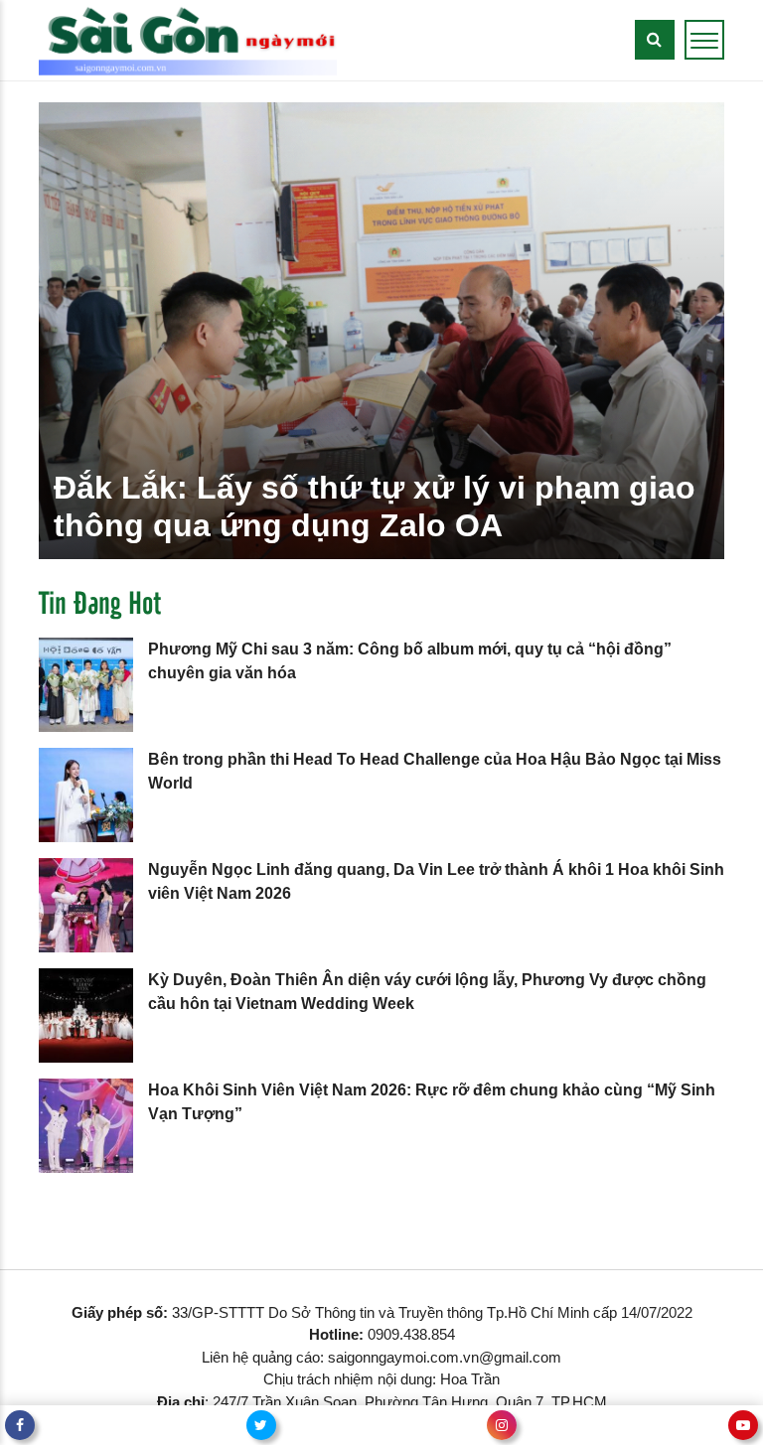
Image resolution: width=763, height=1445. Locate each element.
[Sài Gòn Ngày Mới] (188, 39)
